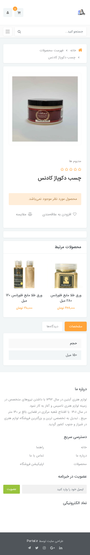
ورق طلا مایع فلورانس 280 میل (65, 298)
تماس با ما (36, 455)
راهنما (40, 447)
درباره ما (81, 455)
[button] (18, 12)
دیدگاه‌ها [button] (52, 326)
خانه (84, 447)
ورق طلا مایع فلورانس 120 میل (24, 298)
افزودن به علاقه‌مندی (57, 214)
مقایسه (21, 214)
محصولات (80, 464)
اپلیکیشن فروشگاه (32, 464)
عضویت (11, 489)
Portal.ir (32, 541)
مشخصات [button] (75, 326)
